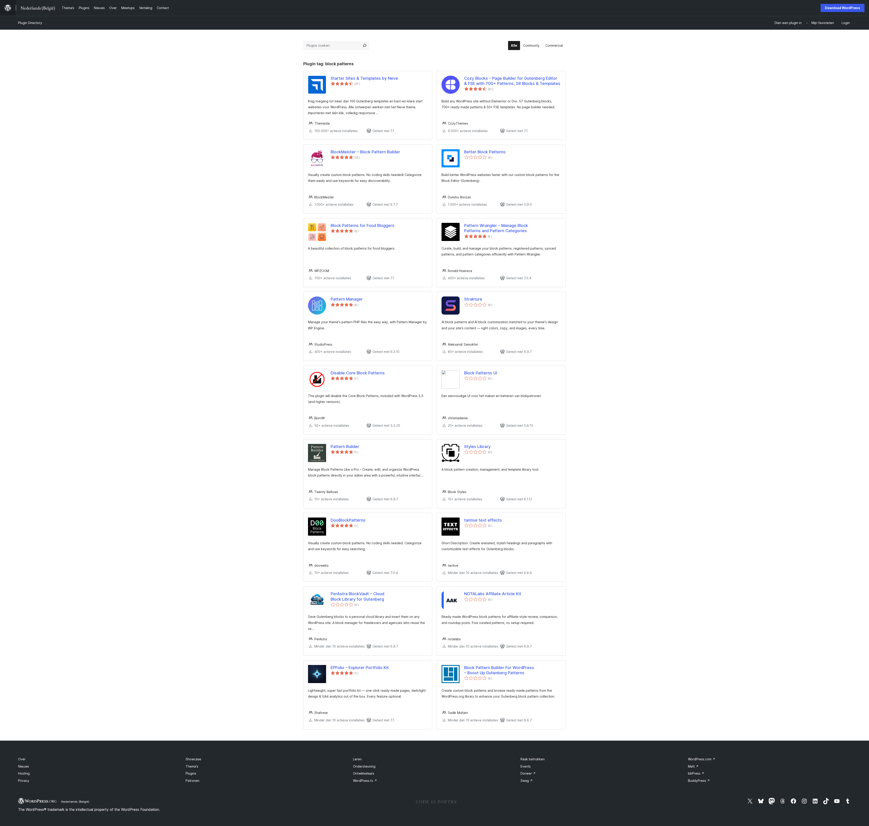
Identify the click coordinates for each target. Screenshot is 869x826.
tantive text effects (483, 520)
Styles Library (477, 446)
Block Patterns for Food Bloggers (362, 225)
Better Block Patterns (485, 151)
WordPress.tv (365, 781)
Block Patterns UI (480, 373)
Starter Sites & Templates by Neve (364, 78)
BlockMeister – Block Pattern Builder (365, 151)
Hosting (24, 773)
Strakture (473, 299)
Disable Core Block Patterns (358, 373)
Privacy (23, 781)
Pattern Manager (347, 299)
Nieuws (23, 766)
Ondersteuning (364, 766)
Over (22, 759)
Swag (526, 781)
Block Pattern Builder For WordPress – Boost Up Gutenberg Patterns (499, 670)
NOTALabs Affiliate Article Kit (492, 593)
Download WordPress (842, 8)
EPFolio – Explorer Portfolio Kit (360, 667)
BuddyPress (699, 781)
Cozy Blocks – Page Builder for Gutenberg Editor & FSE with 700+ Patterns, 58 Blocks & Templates (512, 81)
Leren (357, 759)
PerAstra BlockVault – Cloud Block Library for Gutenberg (357, 596)
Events (525, 766)
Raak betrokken (532, 759)
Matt (693, 766)
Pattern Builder (345, 446)
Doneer (528, 773)
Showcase (193, 759)
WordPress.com (701, 759)
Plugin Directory (30, 23)
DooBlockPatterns (348, 520)
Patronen (192, 781)
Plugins (191, 773)
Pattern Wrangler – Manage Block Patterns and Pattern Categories (496, 228)
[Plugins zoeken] (364, 45)
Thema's (192, 766)
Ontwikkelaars (363, 773)
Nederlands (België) (75, 801)
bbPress (696, 773)
